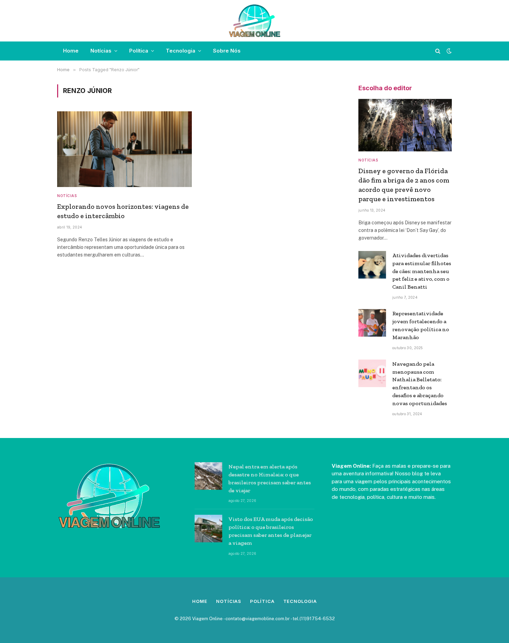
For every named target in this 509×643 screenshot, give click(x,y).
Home (71, 50)
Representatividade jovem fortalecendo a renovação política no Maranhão (420, 325)
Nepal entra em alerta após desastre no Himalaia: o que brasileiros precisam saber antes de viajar (270, 478)
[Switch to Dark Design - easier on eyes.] (448, 51)
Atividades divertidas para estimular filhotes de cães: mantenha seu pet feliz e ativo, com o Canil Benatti (421, 271)
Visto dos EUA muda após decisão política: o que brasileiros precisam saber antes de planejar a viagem (271, 531)
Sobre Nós (227, 50)
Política (138, 50)
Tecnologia (180, 50)
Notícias (100, 50)
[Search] (438, 51)
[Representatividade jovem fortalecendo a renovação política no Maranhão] (372, 323)
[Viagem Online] (254, 20)
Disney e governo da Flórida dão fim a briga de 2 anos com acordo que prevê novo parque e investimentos (403, 185)
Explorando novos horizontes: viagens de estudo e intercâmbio (123, 211)
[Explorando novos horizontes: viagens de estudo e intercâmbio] (124, 149)
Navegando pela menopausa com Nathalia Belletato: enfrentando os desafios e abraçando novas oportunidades (419, 384)
